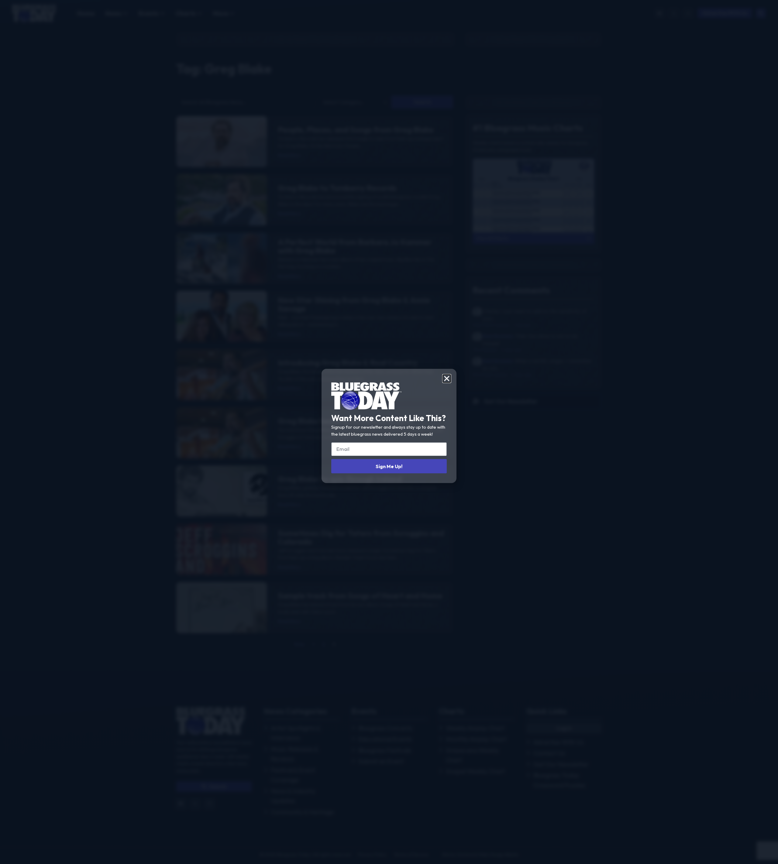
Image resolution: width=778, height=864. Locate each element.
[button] (446, 378)
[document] (389, 432)
